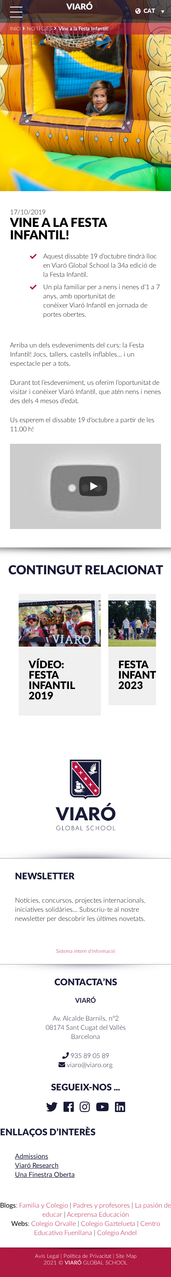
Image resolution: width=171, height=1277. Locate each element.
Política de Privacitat (87, 1256)
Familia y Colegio (43, 1205)
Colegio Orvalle (53, 1223)
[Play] (93, 486)
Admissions (31, 1156)
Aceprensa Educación (98, 1214)
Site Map (126, 1256)
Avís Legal (47, 1256)
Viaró (79, 7)
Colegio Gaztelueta (108, 1223)
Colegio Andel (117, 1233)
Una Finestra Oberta (45, 1174)
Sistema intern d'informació (85, 951)
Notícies (39, 28)
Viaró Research (37, 1165)
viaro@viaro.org (89, 1065)
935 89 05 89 (89, 1056)
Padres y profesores (101, 1205)
